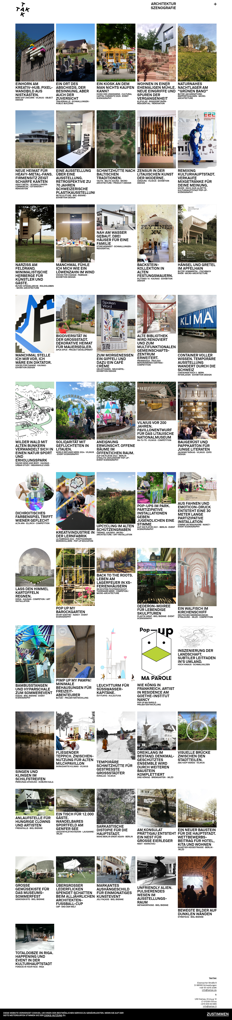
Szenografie (163, 8)
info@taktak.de (209, 990)
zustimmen (218, 1014)
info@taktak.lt (210, 1007)
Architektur (163, 4)
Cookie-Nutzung (53, 1015)
